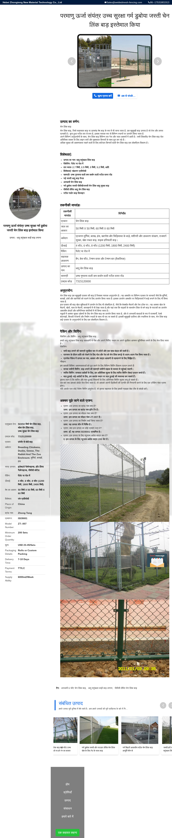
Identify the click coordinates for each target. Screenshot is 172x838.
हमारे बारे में (67, 816)
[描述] (163, 705)
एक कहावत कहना (67, 832)
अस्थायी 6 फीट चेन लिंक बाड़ (73, 688)
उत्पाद (12, 237)
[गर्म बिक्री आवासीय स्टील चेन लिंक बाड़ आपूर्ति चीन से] (114, 730)
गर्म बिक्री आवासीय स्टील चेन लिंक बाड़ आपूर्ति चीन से (113, 749)
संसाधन (67, 808)
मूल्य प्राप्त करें (105, 95)
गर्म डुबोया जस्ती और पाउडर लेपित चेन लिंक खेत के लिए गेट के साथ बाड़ (73, 749)
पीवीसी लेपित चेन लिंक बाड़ (126, 688)
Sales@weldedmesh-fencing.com (124, 2)
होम (67, 784)
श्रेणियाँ (67, 792)
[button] (72, 61)
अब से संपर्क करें (129, 95)
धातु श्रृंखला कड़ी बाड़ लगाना (29, 237)
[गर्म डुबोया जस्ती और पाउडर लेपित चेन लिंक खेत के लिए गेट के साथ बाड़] (74, 730)
